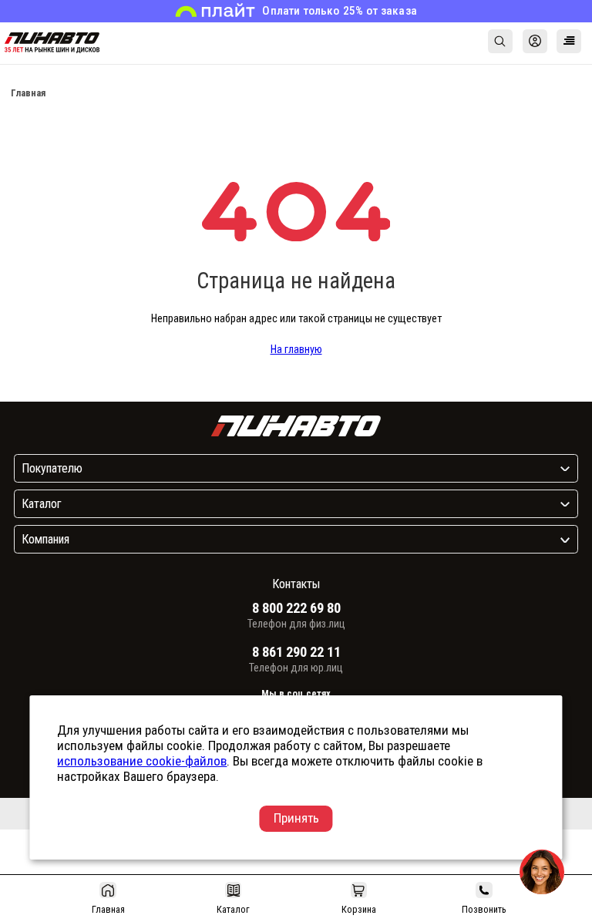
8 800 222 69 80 (296, 608)
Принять (296, 818)
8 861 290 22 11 (296, 652)
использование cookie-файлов (142, 761)
